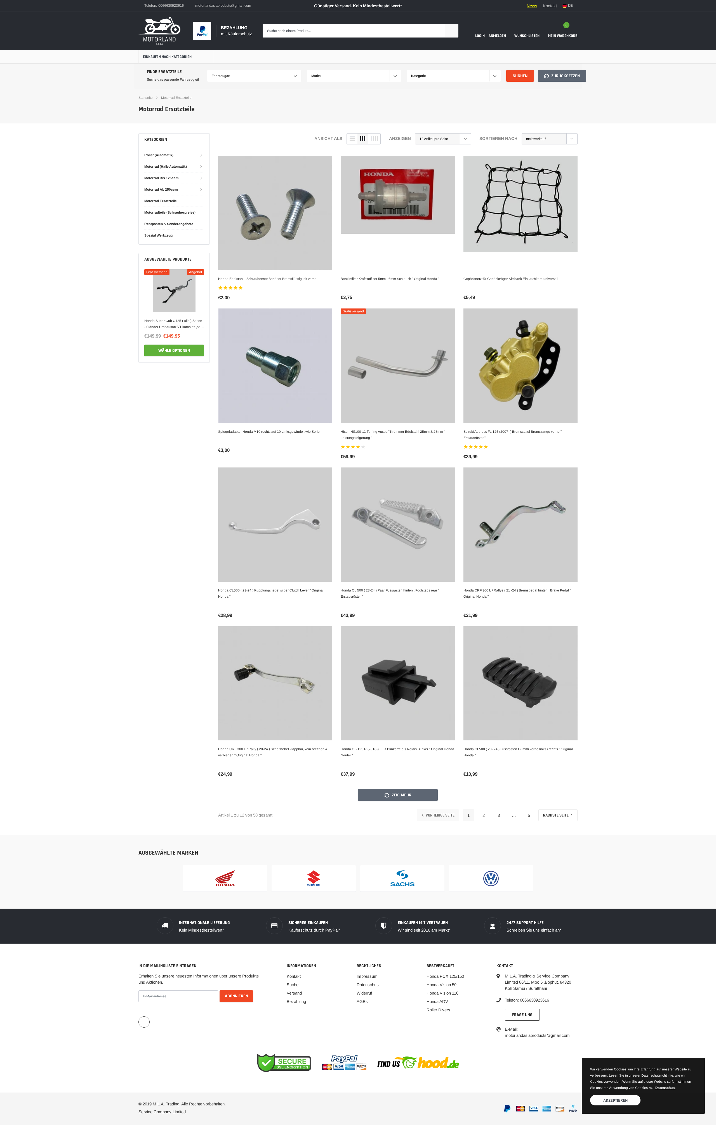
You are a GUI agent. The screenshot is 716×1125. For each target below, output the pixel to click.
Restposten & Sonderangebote (168, 224)
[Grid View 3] (362, 139)
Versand (294, 993)
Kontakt (550, 6)
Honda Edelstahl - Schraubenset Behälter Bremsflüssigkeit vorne (267, 279)
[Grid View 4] (374, 139)
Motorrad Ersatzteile (176, 98)
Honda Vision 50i (442, 984)
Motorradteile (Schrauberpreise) (170, 212)
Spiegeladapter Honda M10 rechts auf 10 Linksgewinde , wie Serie (269, 432)
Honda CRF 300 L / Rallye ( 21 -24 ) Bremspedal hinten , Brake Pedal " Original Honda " (517, 593)
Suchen (520, 76)
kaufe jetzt (174, 351)
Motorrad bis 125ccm (161, 178)
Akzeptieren (615, 1100)
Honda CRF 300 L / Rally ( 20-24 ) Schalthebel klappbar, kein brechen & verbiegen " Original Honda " (273, 752)
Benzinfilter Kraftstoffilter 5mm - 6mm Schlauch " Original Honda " (390, 279)
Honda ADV (437, 1001)
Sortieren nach (498, 138)
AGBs (362, 1001)
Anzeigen (400, 138)
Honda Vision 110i (443, 993)
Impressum (367, 976)
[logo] (159, 31)
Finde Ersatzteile (164, 72)
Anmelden (497, 36)
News (532, 6)
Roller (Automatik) (158, 155)
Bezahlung (296, 1001)
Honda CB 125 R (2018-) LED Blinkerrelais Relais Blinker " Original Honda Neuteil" (397, 752)
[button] (231, 288)
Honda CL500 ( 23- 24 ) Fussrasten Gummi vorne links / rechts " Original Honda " (518, 752)
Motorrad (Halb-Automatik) (165, 167)
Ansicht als (328, 138)
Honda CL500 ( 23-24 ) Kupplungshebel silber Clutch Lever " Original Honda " (271, 593)
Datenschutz (368, 984)
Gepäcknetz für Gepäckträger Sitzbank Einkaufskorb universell (510, 279)
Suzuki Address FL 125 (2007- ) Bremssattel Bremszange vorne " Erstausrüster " (512, 435)
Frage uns (522, 1015)
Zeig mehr (400, 795)
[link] (174, 290)
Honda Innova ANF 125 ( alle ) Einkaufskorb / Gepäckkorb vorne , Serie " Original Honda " (170, 324)
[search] (451, 31)
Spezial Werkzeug (158, 235)
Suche (292, 984)
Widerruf (364, 993)
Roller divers (438, 1009)
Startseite (145, 98)
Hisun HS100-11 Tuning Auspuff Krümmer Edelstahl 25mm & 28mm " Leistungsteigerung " (393, 435)
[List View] (352, 139)
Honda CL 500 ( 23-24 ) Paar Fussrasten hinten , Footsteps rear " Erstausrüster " (390, 593)
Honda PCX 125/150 (445, 976)
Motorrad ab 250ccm (161, 189)
